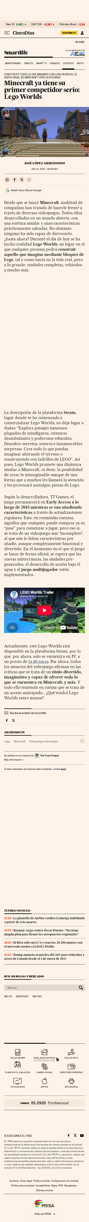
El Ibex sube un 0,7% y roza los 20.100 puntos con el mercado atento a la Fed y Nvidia (43, 944)
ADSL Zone (75, 53)
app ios (44, 1087)
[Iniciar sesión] (82, 33)
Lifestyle (68, 63)
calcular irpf (17, 1058)
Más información (13, 759)
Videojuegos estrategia (43, 741)
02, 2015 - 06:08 (44, 169)
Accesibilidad (43, 1185)
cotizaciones (18, 1087)
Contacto (14, 1181)
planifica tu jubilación (17, 1072)
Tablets (28, 63)
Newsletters (70, 1185)
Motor (81, 63)
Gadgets (55, 63)
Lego (7, 741)
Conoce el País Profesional (44, 1103)
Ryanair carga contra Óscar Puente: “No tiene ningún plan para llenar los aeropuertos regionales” (41, 932)
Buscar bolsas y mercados (24, 976)
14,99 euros (38, 661)
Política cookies (41, 1181)
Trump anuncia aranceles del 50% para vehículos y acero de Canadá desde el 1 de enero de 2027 (44, 957)
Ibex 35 (10, 24)
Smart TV (41, 63)
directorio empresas (71, 1072)
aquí (63, 768)
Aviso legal (26, 1181)
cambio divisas (44, 1072)
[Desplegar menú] (7, 32)
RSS (61, 1185)
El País (80, 42)
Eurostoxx (22, 996)
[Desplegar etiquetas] (82, 741)
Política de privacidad (22, 1185)
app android (71, 1087)
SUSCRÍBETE (69, 32)
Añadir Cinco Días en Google (26, 190)
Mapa (54, 1185)
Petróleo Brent (68, 24)
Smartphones (13, 63)
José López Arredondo (44, 163)
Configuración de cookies (64, 1181)
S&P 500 (36, 24)
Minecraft (20, 741)
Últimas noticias (17, 910)
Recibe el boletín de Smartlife (28, 713)
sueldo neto (71, 1058)
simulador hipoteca (44, 1058)
